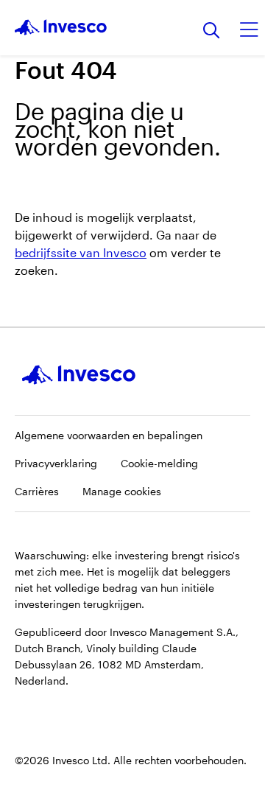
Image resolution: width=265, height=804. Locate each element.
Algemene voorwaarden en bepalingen (108, 435)
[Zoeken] (212, 31)
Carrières (37, 491)
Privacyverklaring (56, 463)
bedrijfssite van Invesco (80, 252)
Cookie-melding (159, 463)
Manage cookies (121, 491)
